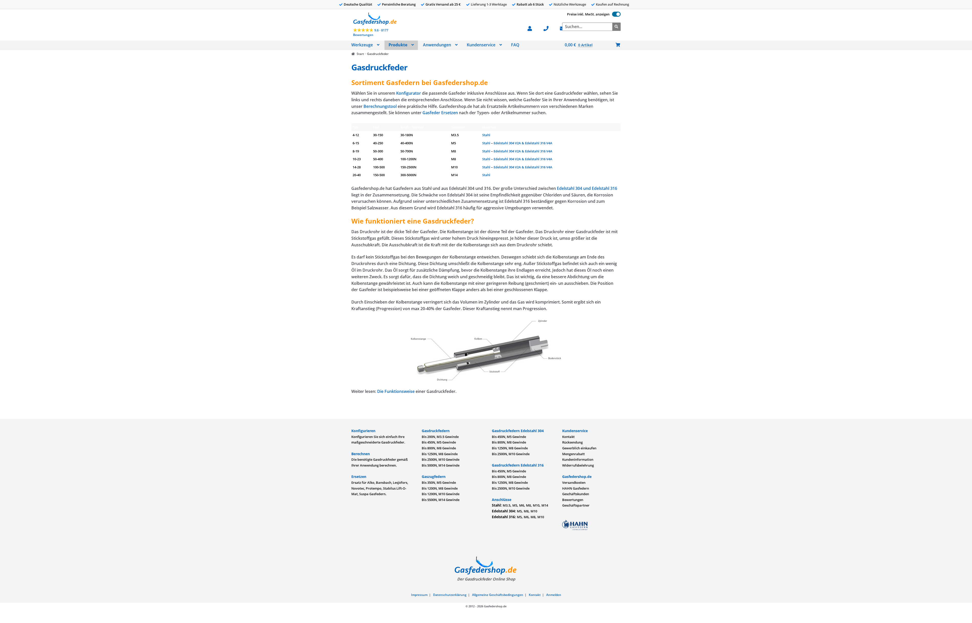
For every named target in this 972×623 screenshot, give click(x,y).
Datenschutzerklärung (450, 595)
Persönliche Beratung (399, 4)
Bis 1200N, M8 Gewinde (440, 488)
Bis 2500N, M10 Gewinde (440, 459)
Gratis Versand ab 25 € (443, 4)
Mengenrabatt (573, 454)
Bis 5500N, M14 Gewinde (440, 499)
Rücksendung (572, 442)
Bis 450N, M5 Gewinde (439, 442)
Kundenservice (481, 45)
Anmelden (553, 595)
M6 (521, 505)
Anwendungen (437, 45)
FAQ (515, 45)
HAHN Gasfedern (575, 488)
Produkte (398, 45)
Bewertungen (572, 499)
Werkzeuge (362, 45)
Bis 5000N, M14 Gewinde (440, 465)
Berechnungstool (380, 106)
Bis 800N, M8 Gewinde (439, 448)
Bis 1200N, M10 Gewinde (440, 494)
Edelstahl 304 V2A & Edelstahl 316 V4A (523, 143)
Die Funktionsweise (396, 391)
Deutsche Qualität (358, 4)
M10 (536, 505)
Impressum (419, 595)
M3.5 (506, 505)
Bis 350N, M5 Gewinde (439, 482)
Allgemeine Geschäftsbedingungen (497, 595)
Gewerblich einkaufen (579, 448)
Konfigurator (408, 93)
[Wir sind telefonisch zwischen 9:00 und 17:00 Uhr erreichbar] (548, 28)
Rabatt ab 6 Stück (530, 4)
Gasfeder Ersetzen (440, 112)
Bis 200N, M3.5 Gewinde (440, 436)
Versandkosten (573, 482)
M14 (544, 505)
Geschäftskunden (575, 494)
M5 (514, 505)
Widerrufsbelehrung (578, 465)
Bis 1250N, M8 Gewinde (440, 454)
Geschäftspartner (576, 505)
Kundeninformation (577, 459)
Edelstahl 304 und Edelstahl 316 (587, 188)
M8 (528, 505)
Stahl (486, 135)
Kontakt (568, 436)
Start (360, 54)
